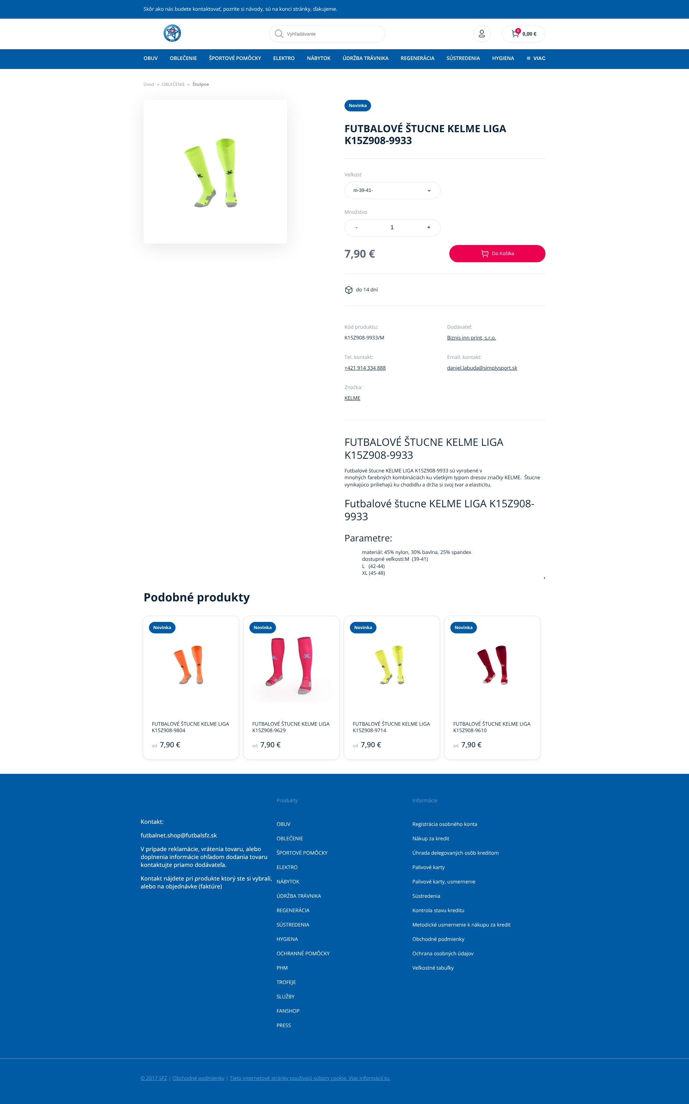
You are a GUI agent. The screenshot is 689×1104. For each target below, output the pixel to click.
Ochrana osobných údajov (442, 953)
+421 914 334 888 (365, 368)
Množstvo (355, 212)
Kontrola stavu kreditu (438, 910)
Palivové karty (428, 867)
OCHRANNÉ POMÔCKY (303, 953)
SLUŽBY (286, 996)
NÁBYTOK (319, 58)
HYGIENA (503, 58)
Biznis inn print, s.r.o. (471, 337)
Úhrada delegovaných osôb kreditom (455, 853)
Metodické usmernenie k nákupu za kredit (461, 924)
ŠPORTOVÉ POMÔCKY (235, 58)
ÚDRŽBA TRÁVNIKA (366, 58)
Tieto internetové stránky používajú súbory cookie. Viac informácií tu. (310, 1078)
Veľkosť (352, 174)
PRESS (284, 1025)
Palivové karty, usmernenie (443, 881)
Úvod (149, 84)
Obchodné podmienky (438, 939)
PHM (282, 968)
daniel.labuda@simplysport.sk (482, 368)
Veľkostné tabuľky (433, 968)
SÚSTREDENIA (463, 58)
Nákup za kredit (430, 838)
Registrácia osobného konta (444, 824)
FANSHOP (288, 1011)
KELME (352, 398)
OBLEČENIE (183, 58)
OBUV (151, 58)
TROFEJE (286, 982)
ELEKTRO (284, 58)
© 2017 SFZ (154, 1078)
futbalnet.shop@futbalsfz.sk (179, 835)
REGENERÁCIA (418, 58)
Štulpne (201, 84)
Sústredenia (426, 896)
